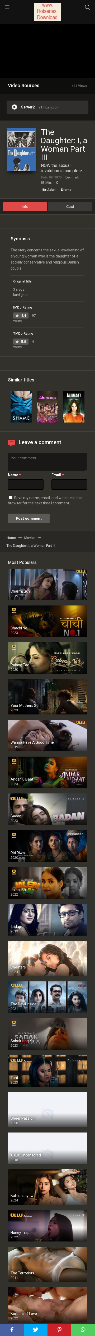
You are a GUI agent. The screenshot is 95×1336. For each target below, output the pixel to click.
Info (25, 207)
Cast (70, 207)
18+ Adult (48, 189)
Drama (66, 189)
